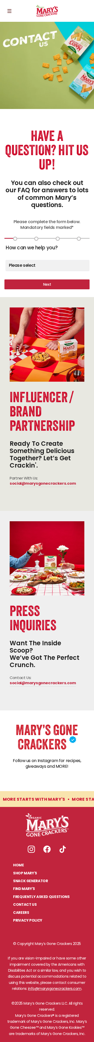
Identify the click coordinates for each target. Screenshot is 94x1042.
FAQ (23, 190)
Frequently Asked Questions (41, 897)
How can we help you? (32, 247)
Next (47, 284)
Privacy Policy (27, 921)
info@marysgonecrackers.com (54, 988)
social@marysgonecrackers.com (43, 484)
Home (18, 865)
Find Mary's (24, 889)
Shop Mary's (25, 873)
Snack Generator (30, 881)
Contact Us (25, 905)
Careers (21, 913)
